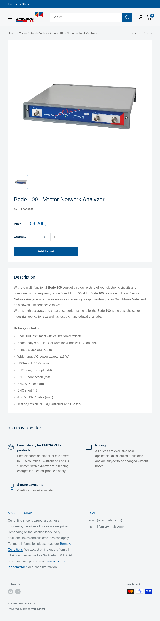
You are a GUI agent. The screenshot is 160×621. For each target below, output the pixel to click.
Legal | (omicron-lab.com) (104, 520)
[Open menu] (10, 17)
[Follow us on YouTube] (10, 591)
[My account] (141, 17)
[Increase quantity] (55, 237)
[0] (149, 17)
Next (146, 33)
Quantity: (20, 236)
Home (11, 33)
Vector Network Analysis (34, 33)
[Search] (127, 17)
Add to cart (46, 251)
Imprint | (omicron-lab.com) (105, 526)
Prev (133, 33)
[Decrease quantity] (34, 237)
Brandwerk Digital (34, 608)
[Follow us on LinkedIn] (18, 591)
